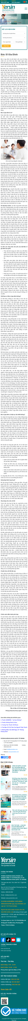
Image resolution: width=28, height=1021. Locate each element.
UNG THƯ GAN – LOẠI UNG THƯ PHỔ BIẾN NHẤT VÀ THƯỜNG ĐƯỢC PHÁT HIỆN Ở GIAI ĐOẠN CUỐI (19, 828)
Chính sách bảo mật (5, 948)
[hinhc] (10, 22)
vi (26, 2)
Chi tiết (25, 775)
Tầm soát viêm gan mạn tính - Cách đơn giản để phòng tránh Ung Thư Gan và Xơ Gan (19, 812)
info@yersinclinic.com (12, 749)
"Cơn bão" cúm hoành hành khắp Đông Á (19, 841)
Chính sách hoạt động (6, 950)
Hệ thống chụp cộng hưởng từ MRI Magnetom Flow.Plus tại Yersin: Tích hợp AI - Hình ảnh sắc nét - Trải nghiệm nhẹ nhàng (19, 781)
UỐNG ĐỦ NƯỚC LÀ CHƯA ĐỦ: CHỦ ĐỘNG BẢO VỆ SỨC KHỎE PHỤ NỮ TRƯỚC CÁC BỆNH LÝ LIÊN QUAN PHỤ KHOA (19, 769)
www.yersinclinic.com (13, 751)
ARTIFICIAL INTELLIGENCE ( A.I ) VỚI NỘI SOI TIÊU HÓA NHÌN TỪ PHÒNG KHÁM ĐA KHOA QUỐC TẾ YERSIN (19, 797)
